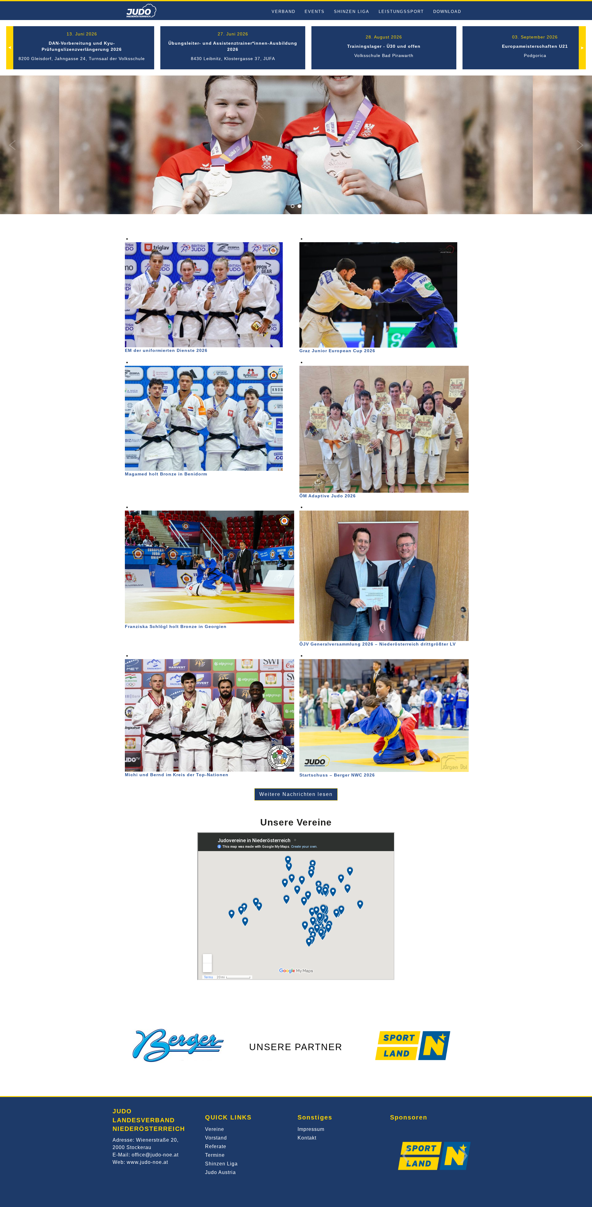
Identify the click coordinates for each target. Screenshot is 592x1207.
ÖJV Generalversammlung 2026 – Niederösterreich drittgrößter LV (377, 644)
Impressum (311, 1129)
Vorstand (216, 1137)
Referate (215, 1146)
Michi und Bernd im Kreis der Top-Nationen (176, 774)
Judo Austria (220, 1172)
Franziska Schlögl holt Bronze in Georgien (176, 626)
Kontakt (307, 1137)
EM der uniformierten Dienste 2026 (166, 350)
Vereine (214, 1129)
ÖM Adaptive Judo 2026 (327, 495)
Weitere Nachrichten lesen (296, 794)
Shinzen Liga (221, 1163)
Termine (215, 1155)
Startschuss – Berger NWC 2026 (337, 775)
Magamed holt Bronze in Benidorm (166, 473)
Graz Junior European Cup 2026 (337, 350)
